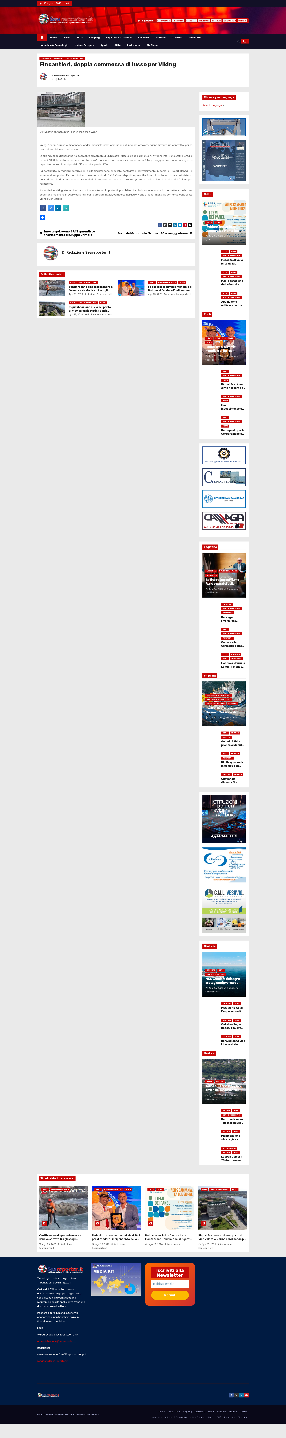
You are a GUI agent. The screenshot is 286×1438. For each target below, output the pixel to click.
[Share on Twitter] (51, 209)
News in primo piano (75, 59)
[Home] (42, 37)
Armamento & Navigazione (218, 695)
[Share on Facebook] (43, 209)
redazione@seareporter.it (52, 1361)
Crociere (143, 37)
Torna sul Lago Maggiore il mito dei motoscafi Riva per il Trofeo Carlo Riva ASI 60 (224, 1092)
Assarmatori (163, 21)
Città (117, 45)
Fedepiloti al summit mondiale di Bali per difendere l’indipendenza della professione (170, 290)
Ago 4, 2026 (215, 717)
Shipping (94, 37)
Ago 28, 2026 (76, 314)
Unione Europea (84, 45)
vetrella (242, 21)
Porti (80, 37)
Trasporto (212, 575)
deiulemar (204, 21)
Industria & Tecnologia (54, 45)
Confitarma (230, 21)
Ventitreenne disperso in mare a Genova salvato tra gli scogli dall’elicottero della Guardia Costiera (63, 1239)
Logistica (211, 571)
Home (53, 37)
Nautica (161, 37)
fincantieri (178, 21)
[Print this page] (66, 209)
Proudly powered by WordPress (53, 1414)
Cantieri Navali (229, 1148)
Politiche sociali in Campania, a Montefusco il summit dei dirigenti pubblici (224, 233)
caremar (216, 21)
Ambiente (195, 37)
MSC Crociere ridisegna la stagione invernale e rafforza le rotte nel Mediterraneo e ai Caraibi (223, 985)
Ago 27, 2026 (216, 589)
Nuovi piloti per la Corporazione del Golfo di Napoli (232, 434)
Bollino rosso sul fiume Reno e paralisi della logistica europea (222, 584)
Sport (104, 45)
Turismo (177, 37)
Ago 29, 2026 (76, 294)
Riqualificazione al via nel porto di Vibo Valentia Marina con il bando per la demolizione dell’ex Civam (222, 1239)
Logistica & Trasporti (119, 37)
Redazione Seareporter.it (67, 75)
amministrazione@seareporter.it (56, 1341)
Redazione (133, 45)
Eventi (209, 1081)
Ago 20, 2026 (216, 987)
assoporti (191, 21)
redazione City (175, 1244)
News (67, 37)
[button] (238, 41)
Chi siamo (152, 45)
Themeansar (92, 1414)
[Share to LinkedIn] (58, 209)
